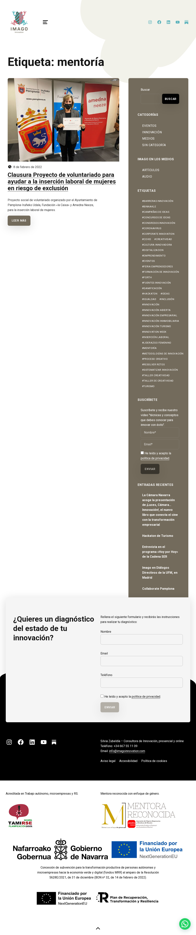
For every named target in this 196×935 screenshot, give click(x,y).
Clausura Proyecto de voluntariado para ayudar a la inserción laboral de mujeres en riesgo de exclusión (62, 181)
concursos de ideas (157, 217)
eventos (149, 261)
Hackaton (150, 293)
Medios (148, 138)
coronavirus (152, 228)
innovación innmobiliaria (161, 320)
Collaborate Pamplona (158, 588)
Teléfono (106, 675)
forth (148, 277)
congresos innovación (159, 223)
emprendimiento (155, 255)
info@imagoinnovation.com (127, 751)
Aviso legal (107, 761)
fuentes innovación (157, 282)
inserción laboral (156, 337)
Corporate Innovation (159, 233)
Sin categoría (154, 145)
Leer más (19, 220)
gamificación (153, 288)
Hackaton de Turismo (157, 536)
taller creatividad (157, 375)
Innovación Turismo (157, 326)
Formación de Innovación (161, 271)
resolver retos (154, 364)
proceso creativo (156, 359)
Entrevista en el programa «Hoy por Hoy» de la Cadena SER (160, 552)
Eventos (149, 126)
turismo (149, 386)
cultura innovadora (158, 244)
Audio (147, 176)
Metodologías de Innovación (164, 353)
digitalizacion (153, 250)
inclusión (167, 299)
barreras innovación (158, 201)
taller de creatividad (158, 380)
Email (104, 653)
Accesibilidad (128, 761)
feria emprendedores (158, 266)
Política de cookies (154, 761)
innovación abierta (157, 310)
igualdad (150, 299)
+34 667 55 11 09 (125, 746)
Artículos (150, 170)
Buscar (145, 89)
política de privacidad (155, 458)
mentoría (150, 348)
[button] (185, 924)
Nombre (105, 631)
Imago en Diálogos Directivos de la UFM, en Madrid (159, 572)
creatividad (164, 239)
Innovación (152, 132)
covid (147, 239)
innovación (151, 304)
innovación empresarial (160, 315)
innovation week (155, 331)
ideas (165, 293)
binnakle (150, 206)
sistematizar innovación (161, 369)
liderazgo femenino (157, 342)
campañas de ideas (156, 211)
